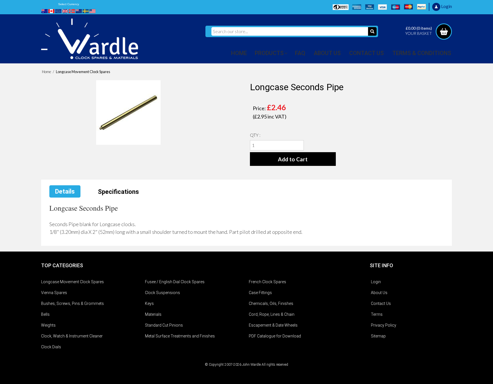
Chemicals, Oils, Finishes (271, 303)
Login (376, 282)
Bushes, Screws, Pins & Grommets (72, 303)
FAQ (300, 53)
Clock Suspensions (162, 292)
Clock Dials (51, 347)
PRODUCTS (269, 53)
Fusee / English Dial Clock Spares (175, 282)
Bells (45, 314)
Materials (153, 314)
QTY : (255, 135)
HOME (239, 53)
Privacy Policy (383, 325)
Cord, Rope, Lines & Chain (271, 314)
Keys (149, 303)
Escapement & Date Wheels (273, 325)
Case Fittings (260, 292)
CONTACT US (366, 53)
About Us (379, 292)
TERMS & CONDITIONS (421, 53)
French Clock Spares (267, 282)
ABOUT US (327, 53)
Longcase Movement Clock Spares (72, 282)
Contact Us (381, 303)
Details (65, 191)
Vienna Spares (54, 292)
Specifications (118, 191)
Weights (48, 325)
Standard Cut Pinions (164, 325)
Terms (377, 314)
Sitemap (378, 336)
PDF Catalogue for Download (275, 336)
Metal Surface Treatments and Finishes (180, 336)
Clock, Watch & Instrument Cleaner (72, 336)
